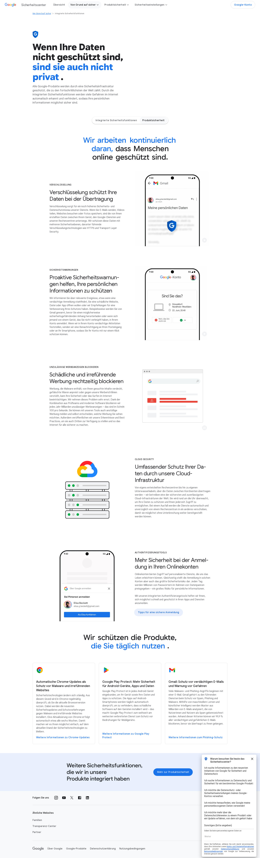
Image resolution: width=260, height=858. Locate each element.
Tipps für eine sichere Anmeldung (158, 612)
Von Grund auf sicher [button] (83, 4)
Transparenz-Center (44, 826)
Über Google (54, 848)
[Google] (38, 848)
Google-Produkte (76, 848)
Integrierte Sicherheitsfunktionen (116, 120)
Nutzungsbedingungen (132, 848)
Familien (37, 820)
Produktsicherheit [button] (115, 4)
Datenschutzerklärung (103, 848)
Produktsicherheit (153, 120)
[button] (204, 240)
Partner (36, 832)
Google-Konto (243, 4)
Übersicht (59, 4)
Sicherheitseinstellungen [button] (149, 4)
